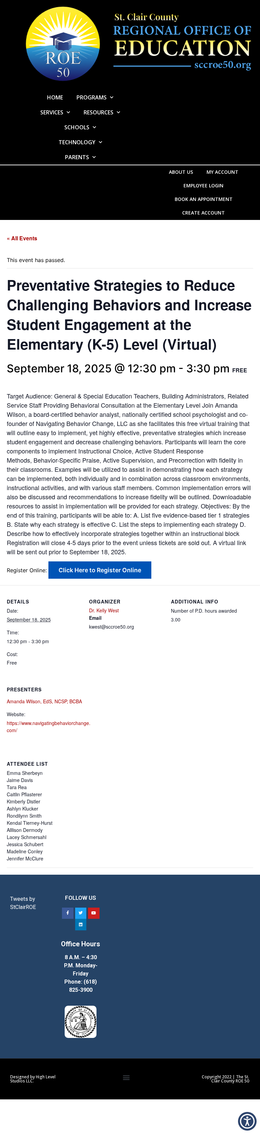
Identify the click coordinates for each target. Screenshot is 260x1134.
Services (51, 112)
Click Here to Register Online (100, 570)
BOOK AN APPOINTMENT (204, 199)
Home (55, 97)
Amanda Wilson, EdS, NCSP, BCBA (44, 701)
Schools (76, 127)
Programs (92, 97)
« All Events (22, 238)
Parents (77, 157)
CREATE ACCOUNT (203, 212)
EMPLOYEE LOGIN (203, 185)
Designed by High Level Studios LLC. (33, 1079)
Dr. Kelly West (104, 610)
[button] (126, 1077)
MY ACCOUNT (222, 172)
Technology (77, 142)
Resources (98, 112)
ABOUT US (181, 172)
